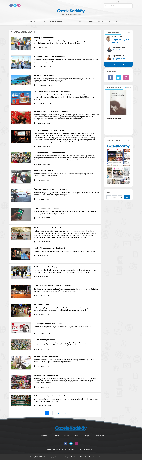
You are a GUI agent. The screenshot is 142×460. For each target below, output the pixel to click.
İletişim (87, 436)
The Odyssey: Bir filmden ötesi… (119, 59)
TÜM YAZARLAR (118, 65)
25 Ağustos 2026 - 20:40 (124, 2)
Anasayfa (44, 436)
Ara (127, 197)
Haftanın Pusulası (114, 118)
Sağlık (80, 21)
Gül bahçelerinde (119, 50)
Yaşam (42, 21)
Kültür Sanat (56, 21)
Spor (90, 21)
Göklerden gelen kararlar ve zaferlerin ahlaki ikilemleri (121, 41)
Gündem (31, 21)
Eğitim (100, 21)
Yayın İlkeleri (99, 436)
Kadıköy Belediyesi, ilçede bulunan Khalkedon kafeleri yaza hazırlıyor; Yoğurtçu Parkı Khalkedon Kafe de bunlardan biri (64, 175)
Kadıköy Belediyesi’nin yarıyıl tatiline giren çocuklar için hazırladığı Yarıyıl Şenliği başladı (64, 251)
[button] (125, 87)
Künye (77, 436)
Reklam (66, 436)
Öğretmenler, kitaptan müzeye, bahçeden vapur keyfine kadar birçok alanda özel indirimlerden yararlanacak (63, 328)
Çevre (70, 21)
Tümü (129, 33)
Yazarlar (112, 21)
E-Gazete (56, 436)
